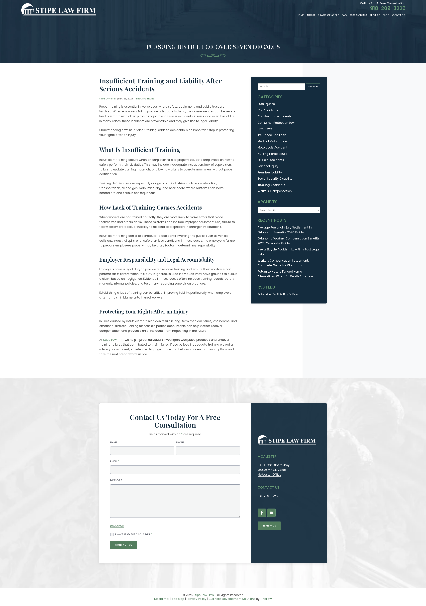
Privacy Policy (196, 599)
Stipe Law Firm (107, 98)
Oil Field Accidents (271, 160)
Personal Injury (144, 98)
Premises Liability (270, 172)
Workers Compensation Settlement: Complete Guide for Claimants (283, 263)
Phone (180, 442)
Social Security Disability (275, 179)
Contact (398, 15)
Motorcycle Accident (272, 148)
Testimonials (358, 15)
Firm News (265, 129)
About (311, 15)
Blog (386, 15)
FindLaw (266, 599)
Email (114, 461)
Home (300, 15)
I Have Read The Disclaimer (133, 534)
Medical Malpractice (272, 141)
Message (116, 480)
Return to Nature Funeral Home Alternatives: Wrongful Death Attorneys (286, 274)
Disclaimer (117, 526)
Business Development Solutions (232, 599)
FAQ (344, 15)
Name (113, 442)
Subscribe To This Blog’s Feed (278, 294)
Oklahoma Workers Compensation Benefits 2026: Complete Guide (289, 240)
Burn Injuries (266, 104)
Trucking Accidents (271, 185)
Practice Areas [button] (328, 15)
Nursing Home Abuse (272, 154)
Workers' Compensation (275, 191)
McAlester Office (269, 475)
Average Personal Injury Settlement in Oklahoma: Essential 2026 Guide (285, 230)
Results (375, 15)
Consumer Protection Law (276, 123)
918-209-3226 (388, 8)
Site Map (178, 599)
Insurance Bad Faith (272, 135)
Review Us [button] (269, 525)
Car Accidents (268, 110)
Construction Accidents (275, 116)
